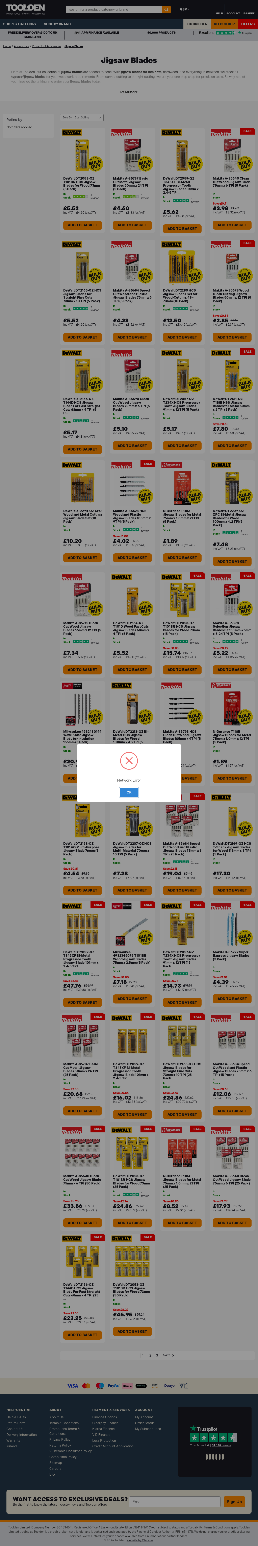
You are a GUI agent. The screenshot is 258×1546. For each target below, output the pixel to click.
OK (129, 792)
